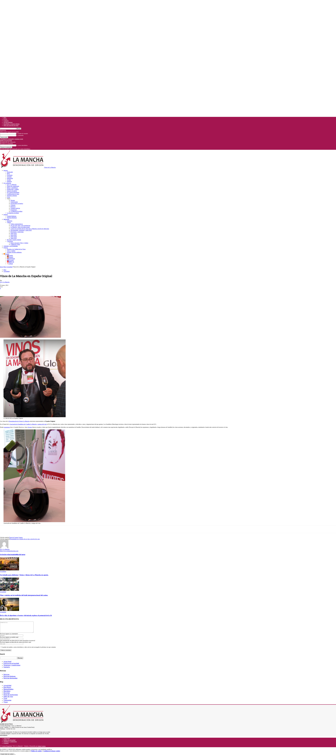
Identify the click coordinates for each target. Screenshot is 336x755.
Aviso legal (7, 661)
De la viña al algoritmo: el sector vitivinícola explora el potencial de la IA (26, 615)
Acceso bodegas (8, 122)
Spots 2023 (13, 235)
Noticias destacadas (10, 678)
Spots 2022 (13, 233)
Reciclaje (7, 693)
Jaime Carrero (42, 746)
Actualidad (9, 267)
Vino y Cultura (11, 250)
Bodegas (6, 214)
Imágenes (9, 221)
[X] (9, 291)
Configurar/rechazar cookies (51, 751)
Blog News (7, 687)
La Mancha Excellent (16, 211)
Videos (9, 222)
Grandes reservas (15, 208)
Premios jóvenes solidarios (14, 252)
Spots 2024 (13, 236)
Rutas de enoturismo (11, 695)
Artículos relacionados (8, 554)
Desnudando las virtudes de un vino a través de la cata (25, 539)
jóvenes (30, 427)
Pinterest (9, 181)
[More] (34, 291)
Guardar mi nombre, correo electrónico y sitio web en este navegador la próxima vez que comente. (29, 647)
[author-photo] (4, 548)
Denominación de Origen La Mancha (19, 421)
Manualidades (8, 689)
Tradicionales (14, 202)
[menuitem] (6, 254)
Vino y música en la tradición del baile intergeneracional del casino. (24, 595)
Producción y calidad (13, 189)
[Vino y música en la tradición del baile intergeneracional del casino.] (9, 590)
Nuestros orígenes (12, 195)
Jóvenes (12, 200)
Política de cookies (36, 751)
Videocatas (7, 700)
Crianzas (12, 205)
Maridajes (7, 691)
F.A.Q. (5, 119)
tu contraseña (19, 135)
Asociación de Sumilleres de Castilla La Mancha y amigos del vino (28, 424)
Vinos (6, 702)
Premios (6, 247)
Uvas (8, 197)
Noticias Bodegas (12, 217)
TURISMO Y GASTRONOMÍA (11, 246)
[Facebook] (3, 291)
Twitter (9, 180)
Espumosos (13, 210)
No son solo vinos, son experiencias (20, 225)
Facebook (9, 175)
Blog (5, 117)
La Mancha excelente (13, 213)
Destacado (10, 172)
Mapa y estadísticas (12, 187)
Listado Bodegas (11, 216)
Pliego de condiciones (13, 186)
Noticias (6, 170)
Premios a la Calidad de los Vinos (16, 249)
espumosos (7, 427)
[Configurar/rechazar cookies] (15, 754)
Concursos (10, 241)
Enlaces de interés (12, 191)
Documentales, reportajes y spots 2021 (21, 230)
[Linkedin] (28, 291)
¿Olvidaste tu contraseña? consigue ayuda (11, 139)
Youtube (9, 176)
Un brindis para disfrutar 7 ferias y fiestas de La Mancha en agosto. (24, 575)
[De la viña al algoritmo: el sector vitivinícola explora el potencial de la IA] (9, 610)
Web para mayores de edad (11, 125)
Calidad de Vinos (15, 244)
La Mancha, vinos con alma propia (20, 227)
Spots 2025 (13, 238)
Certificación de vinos (13, 194)
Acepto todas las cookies (7, 754)
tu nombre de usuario (22, 133)
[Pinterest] (15, 291)
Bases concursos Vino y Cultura (19, 243)
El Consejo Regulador (13, 192)
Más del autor (20, 554)
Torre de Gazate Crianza (16, 537)
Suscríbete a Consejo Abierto (12, 124)
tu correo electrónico (21, 145)
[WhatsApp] (22, 291)
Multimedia (6, 219)
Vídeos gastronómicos (16, 224)
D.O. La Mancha (7, 183)
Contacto (6, 121)
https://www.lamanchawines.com (9, 551)
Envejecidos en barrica (16, 203)
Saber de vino (8, 696)
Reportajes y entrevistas (17, 232)
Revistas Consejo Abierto (14, 239)
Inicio (1, 267)
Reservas (12, 206)
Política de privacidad (6, 140)
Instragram (10, 178)
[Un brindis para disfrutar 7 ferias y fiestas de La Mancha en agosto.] (9, 570)
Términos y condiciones (12, 665)
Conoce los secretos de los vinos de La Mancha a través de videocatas (29, 228)
